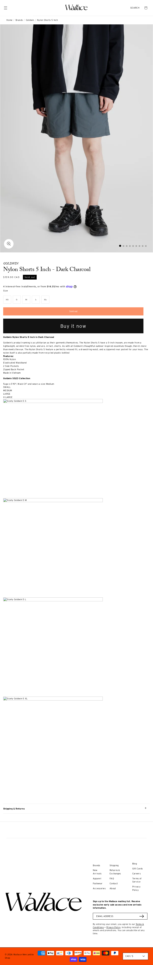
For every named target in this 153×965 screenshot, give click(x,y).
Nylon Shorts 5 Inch (47, 20)
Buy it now (73, 326)
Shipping (114, 865)
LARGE (7, 393)
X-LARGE (8, 397)
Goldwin (30, 20)
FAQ (112, 878)
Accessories (99, 888)
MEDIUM (7, 390)
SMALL (7, 387)
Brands (19, 20)
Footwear (97, 883)
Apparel (97, 878)
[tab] (120, 246)
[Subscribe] (141, 916)
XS (8, 301)
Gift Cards (137, 868)
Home (9, 20)
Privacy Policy (113, 927)
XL (46, 301)
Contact (114, 883)
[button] (134, 8)
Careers (136, 873)
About (113, 888)
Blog (134, 863)
